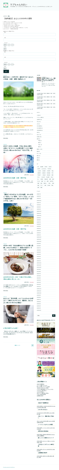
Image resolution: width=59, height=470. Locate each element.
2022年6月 (39, 250)
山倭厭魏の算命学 (40, 395)
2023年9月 (39, 217)
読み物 (49, 185)
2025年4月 (39, 198)
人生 (37, 123)
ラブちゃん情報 (39, 117)
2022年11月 (39, 239)
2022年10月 (39, 241)
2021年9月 (39, 269)
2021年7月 (39, 273)
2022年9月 (39, 243)
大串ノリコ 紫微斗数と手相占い (43, 393)
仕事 (37, 132)
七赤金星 (43, 170)
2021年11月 (39, 265)
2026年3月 (39, 196)
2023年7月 (39, 222)
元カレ (38, 177)
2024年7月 (39, 202)
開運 (37, 159)
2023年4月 (39, 228)
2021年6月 (39, 275)
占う (6, 71)
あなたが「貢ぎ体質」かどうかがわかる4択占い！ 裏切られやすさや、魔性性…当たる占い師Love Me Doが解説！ (18, 300)
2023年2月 (39, 232)
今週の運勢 (39, 130)
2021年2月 (39, 284)
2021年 (50, 166)
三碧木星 (48, 170)
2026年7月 (39, 194)
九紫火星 (43, 172)
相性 (39, 146)
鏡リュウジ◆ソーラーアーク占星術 (43, 386)
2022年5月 (39, 252)
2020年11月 (39, 290)
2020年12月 (39, 288)
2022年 (38, 168)
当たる (38, 181)
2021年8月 (39, 271)
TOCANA (49, 168)
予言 (37, 121)
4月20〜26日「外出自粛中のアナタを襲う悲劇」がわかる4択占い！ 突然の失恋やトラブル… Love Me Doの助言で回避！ (18, 248)
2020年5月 (39, 303)
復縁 (39, 142)
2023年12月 (39, 211)
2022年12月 (39, 237)
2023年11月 (39, 213)
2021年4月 (39, 280)
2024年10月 (39, 200)
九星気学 (38, 119)
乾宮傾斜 (48, 172)
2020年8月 (39, 297)
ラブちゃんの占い (18, 4)
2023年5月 (39, 226)
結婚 (37, 151)
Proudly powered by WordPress (9, 467)
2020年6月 (39, 301)
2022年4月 (39, 254)
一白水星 (39, 170)
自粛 (45, 185)
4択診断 (41, 166)
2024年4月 (39, 209)
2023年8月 (39, 219)
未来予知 (51, 181)
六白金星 (47, 177)
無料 (41, 183)
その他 (38, 115)
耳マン (38, 153)
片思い (39, 144)
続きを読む (5, 138)
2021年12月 (39, 262)
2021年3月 (39, 282)
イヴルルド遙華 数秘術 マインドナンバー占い (45, 389)
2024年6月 (39, 204)
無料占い (38, 149)
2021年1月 (39, 286)
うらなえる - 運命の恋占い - (42, 390)
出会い (38, 134)
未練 (38, 183)
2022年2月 (39, 258)
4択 (38, 166)
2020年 (46, 166)
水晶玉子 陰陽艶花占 (40, 384)
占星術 (38, 136)
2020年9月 (39, 295)
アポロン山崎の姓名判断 (41, 394)
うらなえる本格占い (40, 391)
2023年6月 (39, 224)
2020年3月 (39, 308)
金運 (37, 157)
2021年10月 (39, 267)
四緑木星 (46, 179)
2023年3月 (39, 230)
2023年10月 (39, 215)
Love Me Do (44, 168)
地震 (50, 179)
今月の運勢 (39, 128)
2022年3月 (39, 256)
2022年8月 (39, 245)
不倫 (39, 140)
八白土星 (43, 177)
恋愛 (37, 138)
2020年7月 (39, 299)
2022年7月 (39, 247)
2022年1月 (39, 260)
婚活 (53, 179)
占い (38, 179)
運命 (37, 155)
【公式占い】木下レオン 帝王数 (42, 387)
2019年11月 (39, 310)
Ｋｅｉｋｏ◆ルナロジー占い (42, 385)
